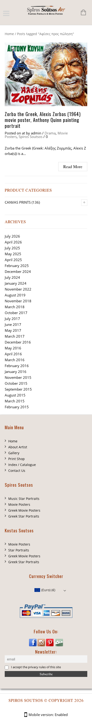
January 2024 (15, 283)
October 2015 (16, 383)
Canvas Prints (18, 202)
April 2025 (13, 259)
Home (9, 34)
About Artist (17, 447)
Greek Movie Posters (24, 510)
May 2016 (13, 348)
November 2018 (18, 301)
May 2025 (13, 253)
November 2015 (18, 377)
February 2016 (17, 365)
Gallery (13, 453)
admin (36, 133)
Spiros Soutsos (30, 136)
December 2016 (18, 342)
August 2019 (15, 295)
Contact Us (16, 470)
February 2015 (17, 406)
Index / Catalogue (22, 464)
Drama (50, 133)
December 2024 (18, 271)
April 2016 (13, 354)
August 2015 (15, 395)
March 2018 (15, 306)
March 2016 (15, 359)
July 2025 (12, 248)
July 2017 (12, 318)
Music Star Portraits (23, 498)
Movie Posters (19, 504)
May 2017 (13, 330)
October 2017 (16, 312)
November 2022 (18, 289)
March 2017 (15, 336)
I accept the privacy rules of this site (36, 667)
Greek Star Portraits (23, 516)
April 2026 (13, 242)
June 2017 (13, 324)
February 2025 (17, 265)
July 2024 (12, 277)
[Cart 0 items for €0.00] (81, 12)
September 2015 (18, 389)
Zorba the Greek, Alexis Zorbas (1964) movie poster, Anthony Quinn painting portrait (43, 119)
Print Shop (16, 459)
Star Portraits (18, 550)
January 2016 (15, 371)
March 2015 (15, 401)
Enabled (61, 714)
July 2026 (12, 236)
